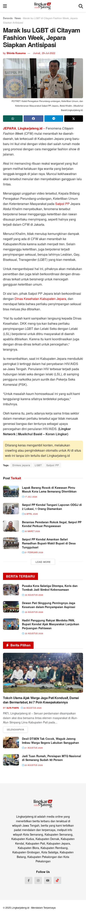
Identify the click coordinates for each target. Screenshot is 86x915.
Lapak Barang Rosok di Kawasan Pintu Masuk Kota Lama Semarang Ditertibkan (49, 490)
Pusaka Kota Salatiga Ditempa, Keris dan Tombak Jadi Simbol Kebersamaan (50, 588)
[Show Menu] (5, 6)
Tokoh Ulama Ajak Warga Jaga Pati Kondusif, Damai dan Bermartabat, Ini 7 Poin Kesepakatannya (41, 699)
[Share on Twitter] (73, 118)
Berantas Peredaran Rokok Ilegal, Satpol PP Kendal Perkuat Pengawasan (51, 524)
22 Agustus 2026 (32, 707)
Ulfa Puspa (12, 707)
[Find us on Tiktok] (57, 880)
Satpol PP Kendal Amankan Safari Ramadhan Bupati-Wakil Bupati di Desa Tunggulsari (49, 543)
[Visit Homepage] (42, 6)
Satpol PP (62, 203)
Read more (15, 729)
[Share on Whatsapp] (13, 118)
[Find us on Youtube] (48, 880)
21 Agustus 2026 (33, 747)
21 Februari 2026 (33, 552)
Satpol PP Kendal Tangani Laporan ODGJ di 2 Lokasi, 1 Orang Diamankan (52, 507)
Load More (43, 561)
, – (24, 128)
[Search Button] (81, 6)
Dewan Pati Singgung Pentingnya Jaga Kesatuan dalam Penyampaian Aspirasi (48, 605)
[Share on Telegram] (53, 118)
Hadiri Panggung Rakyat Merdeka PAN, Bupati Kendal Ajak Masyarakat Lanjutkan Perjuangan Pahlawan (50, 624)
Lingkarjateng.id (20, 907)
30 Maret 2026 (32, 531)
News (18, 18)
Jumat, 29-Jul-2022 (44, 53)
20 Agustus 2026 (33, 765)
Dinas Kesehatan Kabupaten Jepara (40, 298)
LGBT (38, 465)
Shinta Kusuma (16, 53)
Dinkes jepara (21, 465)
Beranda (8, 18)
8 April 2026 (31, 513)
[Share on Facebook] (33, 118)
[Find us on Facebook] (28, 880)
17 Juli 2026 (30, 496)
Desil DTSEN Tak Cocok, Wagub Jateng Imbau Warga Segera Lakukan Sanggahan (50, 741)
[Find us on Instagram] (38, 880)
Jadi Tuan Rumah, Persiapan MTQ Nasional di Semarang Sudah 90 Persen (51, 758)
